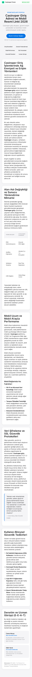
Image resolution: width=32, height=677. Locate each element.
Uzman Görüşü (23, 54)
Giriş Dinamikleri (8, 46)
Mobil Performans (10, 50)
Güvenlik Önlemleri (10, 54)
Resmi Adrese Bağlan (16, 36)
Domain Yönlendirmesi (22, 46)
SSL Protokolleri (22, 50)
